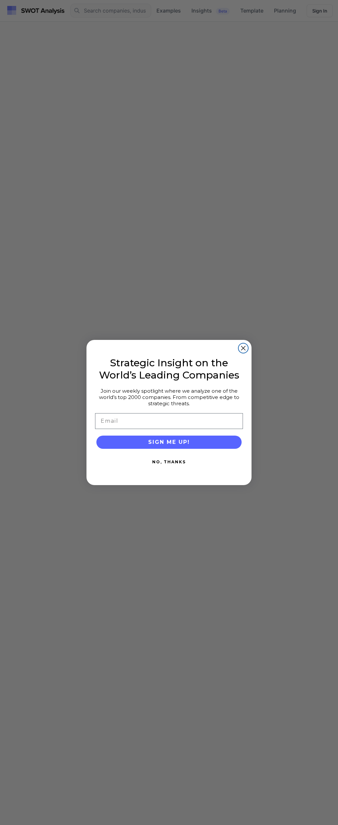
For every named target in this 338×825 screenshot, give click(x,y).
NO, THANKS (169, 461)
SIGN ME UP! (169, 442)
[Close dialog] (243, 348)
